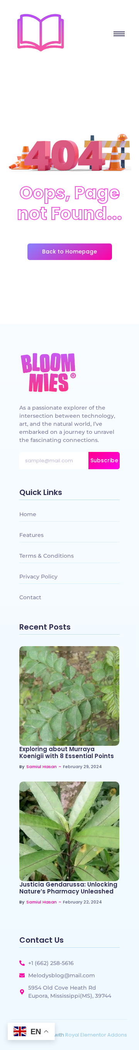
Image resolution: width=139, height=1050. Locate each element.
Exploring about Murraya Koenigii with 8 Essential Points (66, 753)
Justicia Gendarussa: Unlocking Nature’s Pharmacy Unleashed (68, 888)
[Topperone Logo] (41, 33)
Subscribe (104, 460)
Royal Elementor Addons (96, 1034)
